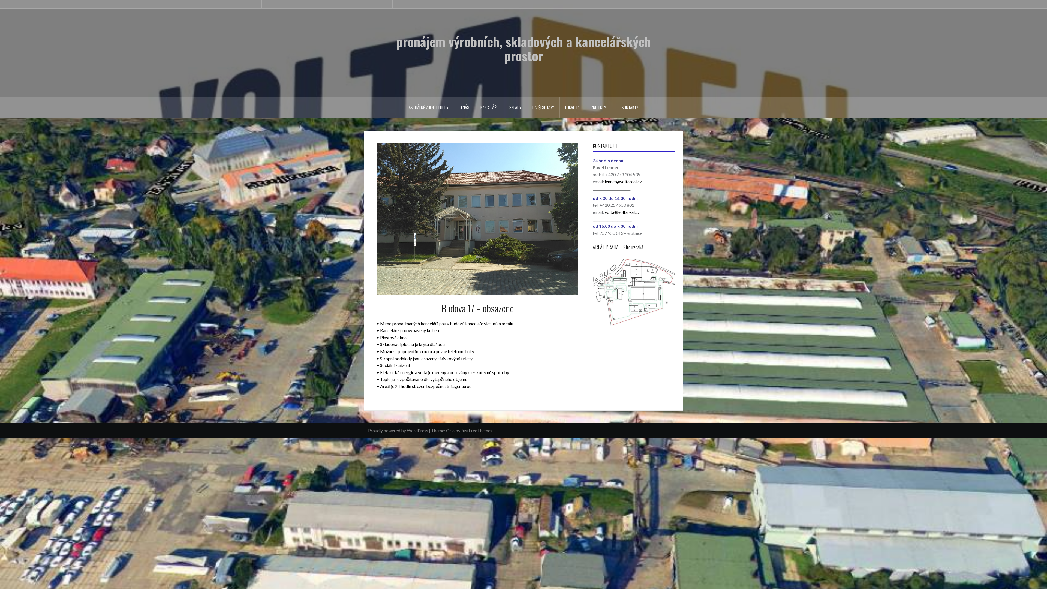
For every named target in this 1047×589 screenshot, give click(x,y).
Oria (450, 430)
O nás (464, 107)
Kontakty (630, 107)
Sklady (515, 107)
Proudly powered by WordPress (398, 430)
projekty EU (601, 107)
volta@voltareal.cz (622, 212)
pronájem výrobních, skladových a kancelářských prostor (523, 48)
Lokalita (572, 107)
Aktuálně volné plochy (429, 107)
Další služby (543, 107)
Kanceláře (489, 107)
